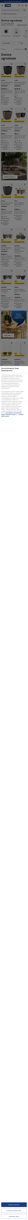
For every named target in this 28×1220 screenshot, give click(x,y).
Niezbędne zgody (14, 1216)
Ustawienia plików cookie (14, 1210)
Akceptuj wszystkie (14, 1204)
